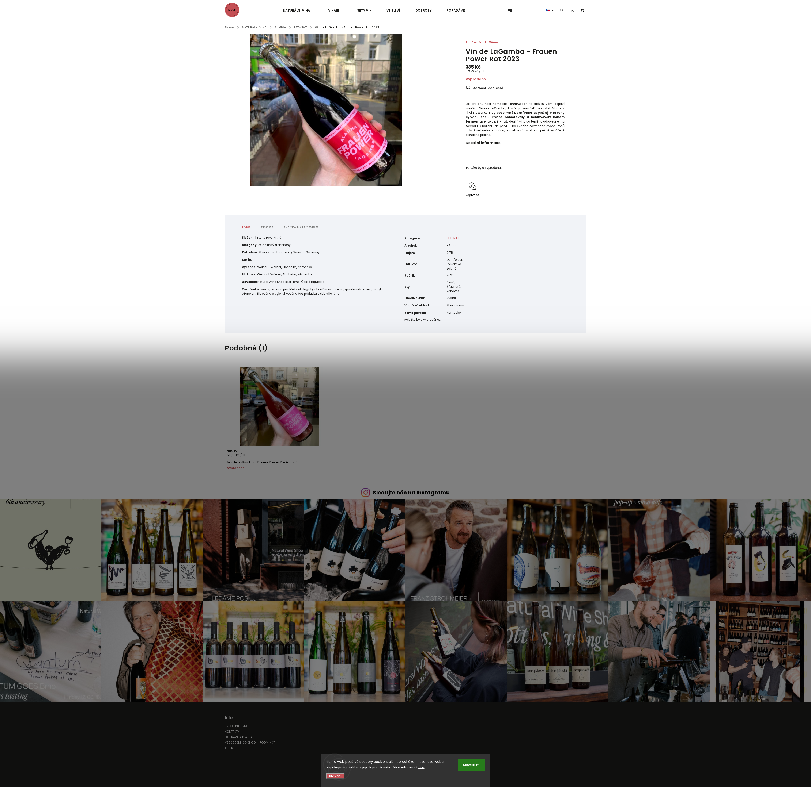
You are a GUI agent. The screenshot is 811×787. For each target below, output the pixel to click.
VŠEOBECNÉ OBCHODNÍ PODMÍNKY (250, 742)
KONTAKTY (232, 731)
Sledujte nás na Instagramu (411, 492)
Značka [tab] (301, 227)
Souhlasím (471, 765)
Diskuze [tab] (267, 227)
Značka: (482, 42)
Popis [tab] (246, 227)
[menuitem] (302, 10)
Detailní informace (483, 142)
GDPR (229, 748)
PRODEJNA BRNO (237, 726)
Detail (324, 456)
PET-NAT (453, 238)
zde (421, 767)
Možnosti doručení (487, 88)
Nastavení (335, 776)
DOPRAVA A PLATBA (238, 737)
